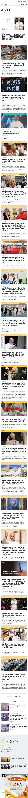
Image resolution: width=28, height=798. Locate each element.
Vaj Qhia (5, 33)
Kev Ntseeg (12, 704)
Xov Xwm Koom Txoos (15, 713)
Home (2, 12)
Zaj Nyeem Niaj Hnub (14, 724)
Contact (2, 792)
